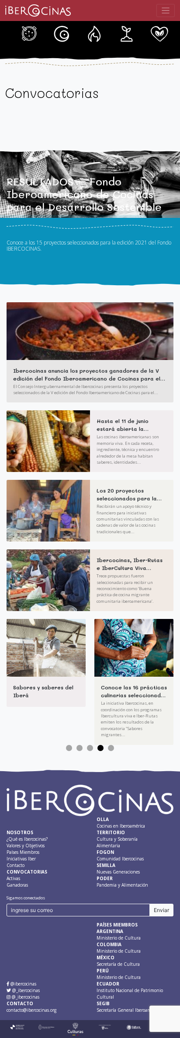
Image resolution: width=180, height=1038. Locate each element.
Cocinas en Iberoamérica (25, 34)
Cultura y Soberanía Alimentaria (58, 34)
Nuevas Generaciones (155, 34)
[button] (69, 748)
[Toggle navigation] (165, 10)
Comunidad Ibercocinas (123, 34)
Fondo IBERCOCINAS (90, 34)
